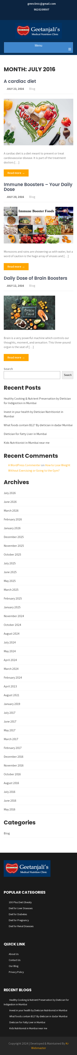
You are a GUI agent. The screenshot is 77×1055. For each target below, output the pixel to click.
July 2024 (10, 642)
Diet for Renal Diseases (21, 926)
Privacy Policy (16, 972)
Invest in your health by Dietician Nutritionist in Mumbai (38, 1010)
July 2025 (10, 563)
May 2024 (10, 651)
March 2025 (11, 590)
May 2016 (9, 809)
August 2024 (11, 634)
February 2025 (13, 598)
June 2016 (10, 801)
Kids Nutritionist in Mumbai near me (27, 443)
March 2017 (11, 739)
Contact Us (14, 960)
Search (8, 369)
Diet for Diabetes (18, 914)
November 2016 (14, 765)
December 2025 (14, 537)
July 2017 (10, 713)
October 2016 (12, 774)
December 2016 (13, 757)
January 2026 (12, 528)
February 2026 (13, 519)
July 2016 (9, 792)
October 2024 (12, 625)
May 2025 (10, 581)
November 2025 (14, 546)
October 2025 (12, 554)
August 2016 (11, 783)
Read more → (16, 173)
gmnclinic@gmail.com (41, 4)
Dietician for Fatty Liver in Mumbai (25, 434)
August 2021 (11, 695)
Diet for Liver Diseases (21, 908)
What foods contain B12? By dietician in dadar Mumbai (38, 425)
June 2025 (10, 572)
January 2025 (12, 607)
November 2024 (14, 616)
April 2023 (10, 686)
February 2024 (13, 678)
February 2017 (13, 748)
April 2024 (10, 660)
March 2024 (11, 669)
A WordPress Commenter (24, 465)
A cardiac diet (20, 81)
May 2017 (10, 730)
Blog (32, 89)
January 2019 (12, 704)
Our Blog (13, 966)
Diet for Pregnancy (19, 920)
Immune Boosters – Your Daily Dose (38, 186)
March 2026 (11, 511)
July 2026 (10, 493)
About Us (14, 954)
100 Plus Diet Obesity (20, 902)
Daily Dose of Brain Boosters (35, 278)
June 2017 (10, 721)
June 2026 (10, 502)
